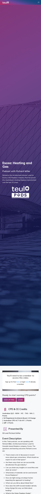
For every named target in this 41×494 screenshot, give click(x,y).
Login (20, 400)
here (18, 382)
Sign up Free (9, 400)
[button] (38, 2)
